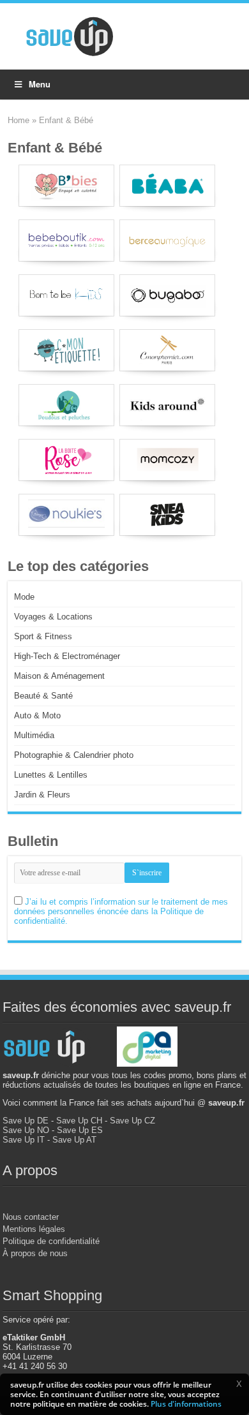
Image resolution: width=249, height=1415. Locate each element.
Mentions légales (34, 1229)
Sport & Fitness (43, 636)
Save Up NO (26, 1130)
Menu (39, 84)
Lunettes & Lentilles (50, 775)
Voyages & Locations (53, 616)
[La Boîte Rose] (66, 460)
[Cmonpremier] (167, 350)
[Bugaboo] (167, 295)
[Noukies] (66, 515)
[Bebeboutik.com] (66, 240)
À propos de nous (35, 1253)
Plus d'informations (186, 1403)
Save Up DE (26, 1120)
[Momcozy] (167, 460)
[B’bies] (66, 185)
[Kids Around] (167, 405)
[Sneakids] (167, 515)
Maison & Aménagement (59, 676)
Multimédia (34, 735)
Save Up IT (24, 1140)
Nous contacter (31, 1217)
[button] (239, 1384)
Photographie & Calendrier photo (73, 755)
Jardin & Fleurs (42, 794)
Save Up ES (80, 1130)
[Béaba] (167, 185)
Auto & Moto (37, 715)
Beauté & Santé (43, 695)
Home (18, 120)
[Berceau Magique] (167, 240)
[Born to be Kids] (66, 295)
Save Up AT (74, 1140)
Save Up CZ (132, 1120)
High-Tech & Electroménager (67, 656)
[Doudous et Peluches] (66, 405)
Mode (24, 597)
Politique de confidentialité (51, 1241)
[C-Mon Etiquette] (66, 350)
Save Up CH (79, 1120)
